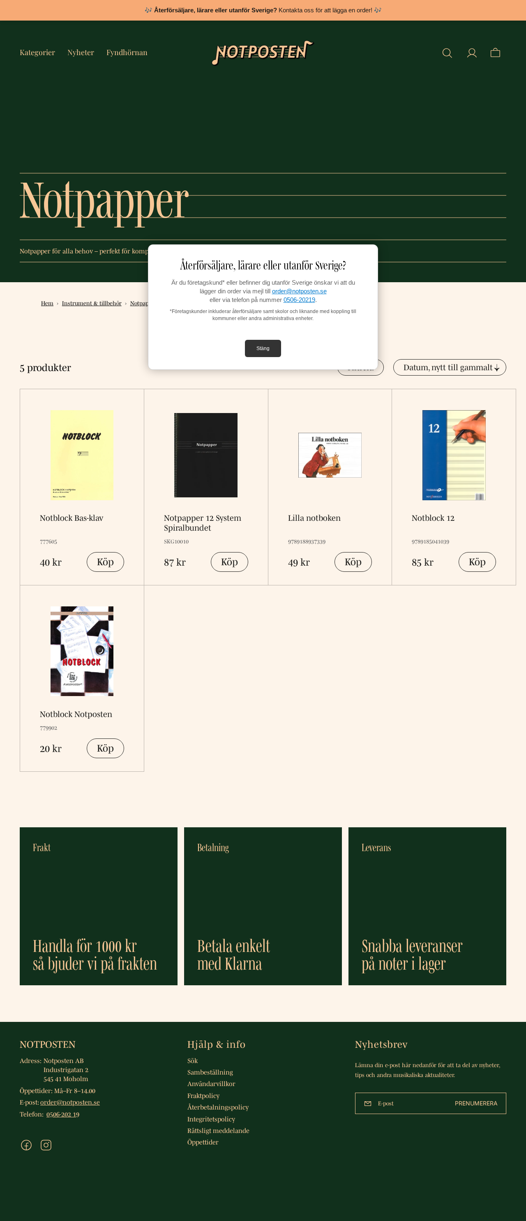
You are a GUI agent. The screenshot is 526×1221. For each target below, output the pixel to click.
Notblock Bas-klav (72, 517)
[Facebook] (26, 1145)
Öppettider (203, 1142)
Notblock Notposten (76, 714)
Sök (192, 1060)
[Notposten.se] (263, 53)
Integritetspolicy (211, 1119)
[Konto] (472, 53)
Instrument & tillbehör (92, 303)
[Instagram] (46, 1145)
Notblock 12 (433, 517)
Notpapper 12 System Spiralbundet (202, 522)
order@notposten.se (299, 291)
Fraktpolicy (203, 1095)
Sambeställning (210, 1072)
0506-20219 (299, 299)
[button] (447, 53)
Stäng (263, 348)
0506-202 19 (62, 1114)
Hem (47, 303)
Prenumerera (476, 1103)
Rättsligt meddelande (218, 1130)
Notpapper (143, 303)
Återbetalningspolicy (218, 1107)
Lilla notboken (314, 517)
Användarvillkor (211, 1083)
